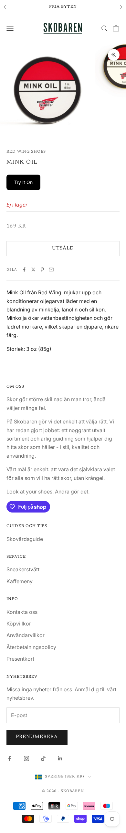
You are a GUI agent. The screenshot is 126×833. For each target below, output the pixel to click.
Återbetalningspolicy (31, 647)
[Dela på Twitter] (33, 269)
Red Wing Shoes (26, 152)
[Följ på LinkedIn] (60, 758)
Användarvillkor (25, 635)
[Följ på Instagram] (26, 758)
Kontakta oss (21, 612)
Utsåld (63, 248)
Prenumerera (37, 737)
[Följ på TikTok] (43, 758)
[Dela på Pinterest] (42, 269)
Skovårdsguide (24, 539)
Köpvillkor (18, 623)
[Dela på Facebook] (24, 269)
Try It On (23, 182)
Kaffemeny (19, 581)
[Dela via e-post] (51, 269)
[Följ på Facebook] (9, 758)
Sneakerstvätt (22, 569)
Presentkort (20, 658)
